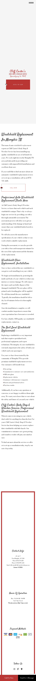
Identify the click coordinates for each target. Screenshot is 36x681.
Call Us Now (9, 678)
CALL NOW (13, 187)
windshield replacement (22, 145)
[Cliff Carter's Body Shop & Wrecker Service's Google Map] (21, 669)
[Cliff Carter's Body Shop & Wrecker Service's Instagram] (14, 669)
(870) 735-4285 (18, 84)
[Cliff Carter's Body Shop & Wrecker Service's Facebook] (18, 669)
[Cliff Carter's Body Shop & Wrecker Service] (18, 73)
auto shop (4, 448)
